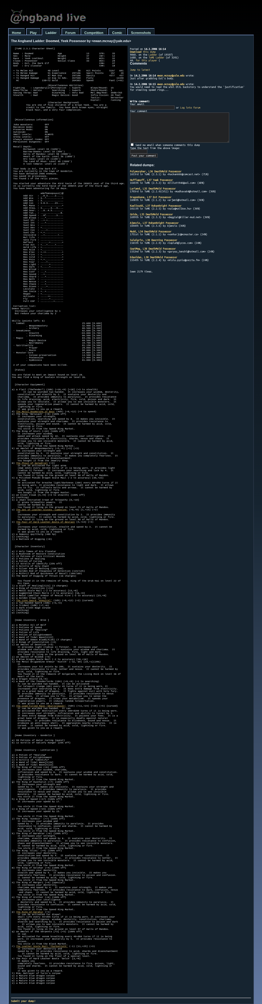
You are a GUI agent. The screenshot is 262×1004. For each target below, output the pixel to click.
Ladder (50, 33)
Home (16, 33)
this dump (143, 51)
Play (33, 33)
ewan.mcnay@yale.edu (170, 75)
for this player (146, 60)
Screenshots (141, 33)
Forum (70, 33)
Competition (93, 33)
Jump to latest (140, 69)
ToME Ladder (156, 57)
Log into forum (190, 107)
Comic (117, 33)
